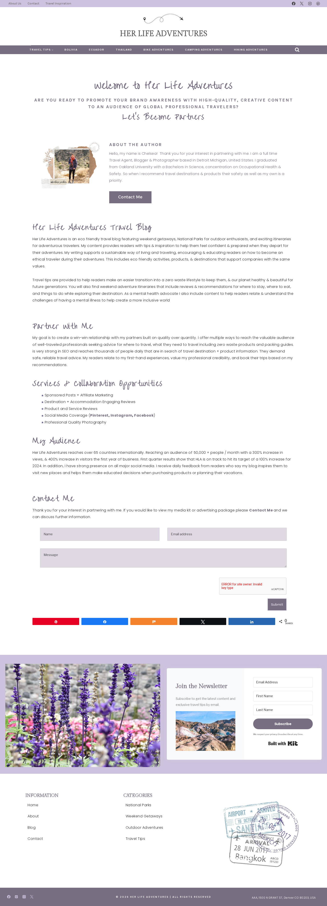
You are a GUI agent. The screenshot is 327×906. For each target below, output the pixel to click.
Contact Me (261, 510)
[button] (205, 731)
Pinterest (99, 415)
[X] (301, 3)
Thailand (124, 49)
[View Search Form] (297, 49)
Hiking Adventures (251, 49)
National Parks (138, 805)
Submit (277, 604)
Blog (32, 827)
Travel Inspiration (58, 3)
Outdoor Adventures (144, 827)
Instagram (121, 415)
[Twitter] (31, 897)
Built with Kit (283, 743)
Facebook (144, 415)
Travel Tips (135, 838)
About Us (14, 3)
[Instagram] (309, 3)
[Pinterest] (318, 3)
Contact (33, 3)
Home (33, 805)
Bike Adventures (158, 49)
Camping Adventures (204, 49)
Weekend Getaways (144, 816)
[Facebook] (293, 3)
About (33, 816)
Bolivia (71, 49)
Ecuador (96, 49)
